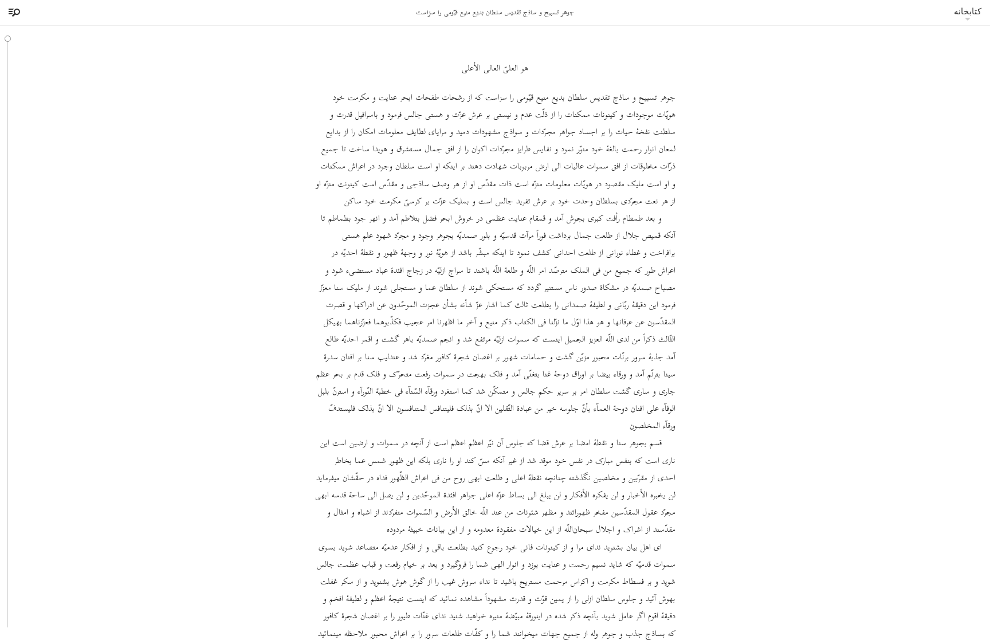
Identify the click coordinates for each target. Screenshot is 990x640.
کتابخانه (967, 11)
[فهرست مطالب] (12, 12)
